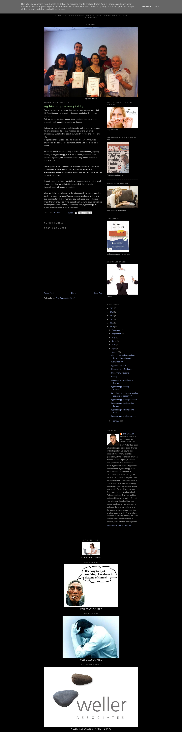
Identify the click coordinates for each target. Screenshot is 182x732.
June (114, 341)
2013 (112, 316)
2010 (112, 327)
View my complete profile (119, 525)
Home (73, 293)
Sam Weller (128, 434)
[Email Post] (75, 212)
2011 (112, 323)
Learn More (147, 7)
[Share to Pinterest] (90, 212)
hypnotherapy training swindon (123, 416)
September (116, 334)
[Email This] (79, 212)
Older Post (98, 293)
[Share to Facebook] (87, 212)
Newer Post (49, 293)
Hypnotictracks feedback (121, 369)
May (114, 345)
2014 (112, 312)
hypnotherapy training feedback (124, 400)
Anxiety (114, 377)
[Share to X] (85, 212)
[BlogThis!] (82, 212)
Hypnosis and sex (118, 365)
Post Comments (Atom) (65, 298)
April (114, 348)
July (114, 337)
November (116, 330)
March (115, 352)
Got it (158, 7)
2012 (112, 319)
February (116, 421)
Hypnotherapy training (120, 373)
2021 (112, 308)
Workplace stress (118, 362)
